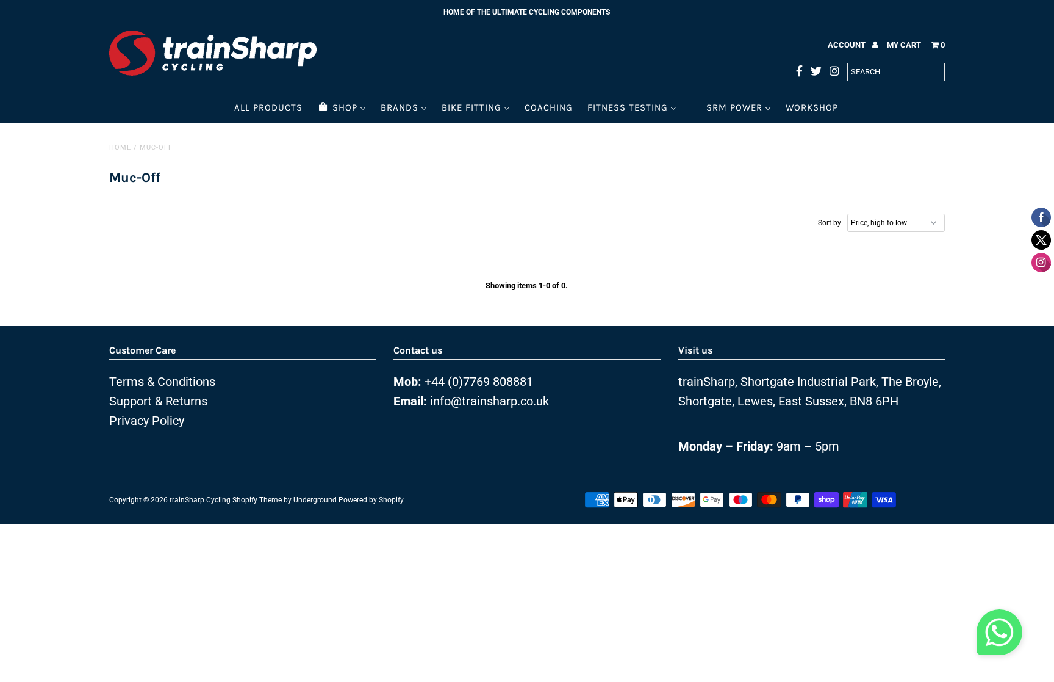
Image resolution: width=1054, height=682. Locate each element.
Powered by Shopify (371, 500)
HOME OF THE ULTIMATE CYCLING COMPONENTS (526, 12)
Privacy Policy (146, 420)
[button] (999, 635)
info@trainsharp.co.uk (489, 401)
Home (120, 147)
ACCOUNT (847, 44)
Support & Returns (158, 401)
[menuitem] (268, 107)
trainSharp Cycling (200, 500)
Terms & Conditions (162, 381)
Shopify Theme (257, 500)
